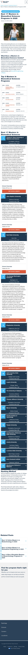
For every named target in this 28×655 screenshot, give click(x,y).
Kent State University (9, 99)
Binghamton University (10, 111)
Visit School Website (14, 191)
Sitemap (15, 646)
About (4, 646)
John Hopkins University (10, 94)
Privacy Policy (21, 646)
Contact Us (10, 646)
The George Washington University (10, 105)
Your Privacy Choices (15, 648)
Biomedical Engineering (10, 11)
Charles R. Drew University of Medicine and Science (10, 87)
